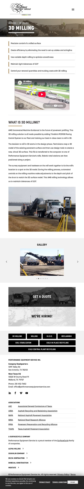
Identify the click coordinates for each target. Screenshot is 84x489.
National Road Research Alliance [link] (32, 420)
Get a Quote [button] (42, 297)
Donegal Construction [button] (18, 463)
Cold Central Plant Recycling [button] (42, 350)
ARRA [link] (10, 411)
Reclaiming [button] (66, 336)
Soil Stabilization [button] (23, 343)
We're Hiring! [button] (42, 316)
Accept (72, 482)
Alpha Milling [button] (14, 449)
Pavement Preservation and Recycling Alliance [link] (37, 425)
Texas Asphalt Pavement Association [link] (33, 429)
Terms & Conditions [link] (59, 482)
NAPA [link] (10, 416)
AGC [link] (10, 407)
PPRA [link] (10, 425)
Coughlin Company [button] (16, 453)
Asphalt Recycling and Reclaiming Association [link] (38, 411)
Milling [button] (34, 336)
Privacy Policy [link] (63, 475)
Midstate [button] (12, 468)
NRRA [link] (10, 420)
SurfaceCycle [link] (62, 441)
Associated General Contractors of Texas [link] (35, 407)
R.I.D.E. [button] (49, 336)
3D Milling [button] (17, 336)
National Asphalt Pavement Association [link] (35, 416)
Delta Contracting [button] (16, 458)
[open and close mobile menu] (73, 9)
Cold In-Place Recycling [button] (57, 343)
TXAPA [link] (11, 429)
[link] (21, 9)
